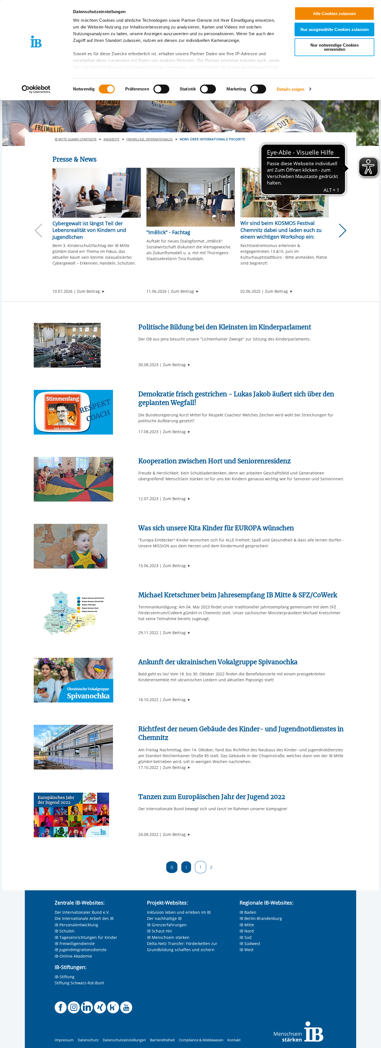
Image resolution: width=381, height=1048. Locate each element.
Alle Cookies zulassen (334, 13)
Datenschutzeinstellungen (124, 1040)
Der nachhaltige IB (164, 918)
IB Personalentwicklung (76, 924)
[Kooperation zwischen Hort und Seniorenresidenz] (73, 478)
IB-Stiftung (64, 976)
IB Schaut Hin (159, 931)
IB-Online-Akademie (73, 956)
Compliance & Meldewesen (201, 1040)
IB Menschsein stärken (168, 937)
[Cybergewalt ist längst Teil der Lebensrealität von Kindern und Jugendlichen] (96, 193)
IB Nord (247, 931)
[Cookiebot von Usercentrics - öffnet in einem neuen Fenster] (36, 89)
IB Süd (246, 937)
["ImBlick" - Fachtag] (190, 197)
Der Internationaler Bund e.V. (82, 912)
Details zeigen (290, 89)
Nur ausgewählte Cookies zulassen (334, 29)
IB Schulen (64, 931)
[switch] (161, 89)
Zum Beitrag (90, 291)
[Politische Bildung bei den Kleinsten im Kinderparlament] (67, 344)
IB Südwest (250, 943)
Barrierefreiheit (162, 1040)
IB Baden (248, 912)
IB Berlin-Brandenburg (261, 918)
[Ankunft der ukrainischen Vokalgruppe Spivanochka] (73, 679)
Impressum (64, 1040)
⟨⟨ (171, 867)
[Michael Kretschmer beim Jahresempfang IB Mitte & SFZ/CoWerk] (73, 612)
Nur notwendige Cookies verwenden (334, 47)
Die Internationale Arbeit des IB (84, 918)
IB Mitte (247, 924)
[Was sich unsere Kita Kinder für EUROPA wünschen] (70, 545)
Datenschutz (88, 1040)
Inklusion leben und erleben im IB (179, 912)
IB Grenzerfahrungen (167, 924)
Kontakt (234, 1040)
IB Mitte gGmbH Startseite (76, 139)
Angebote (111, 139)
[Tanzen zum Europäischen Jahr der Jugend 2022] (71, 814)
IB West (247, 949)
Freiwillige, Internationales (149, 139)
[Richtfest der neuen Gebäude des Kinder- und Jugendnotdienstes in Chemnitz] (73, 746)
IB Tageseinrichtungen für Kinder (86, 937)
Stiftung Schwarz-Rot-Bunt (79, 982)
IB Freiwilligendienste (75, 943)
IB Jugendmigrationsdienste (81, 949)
